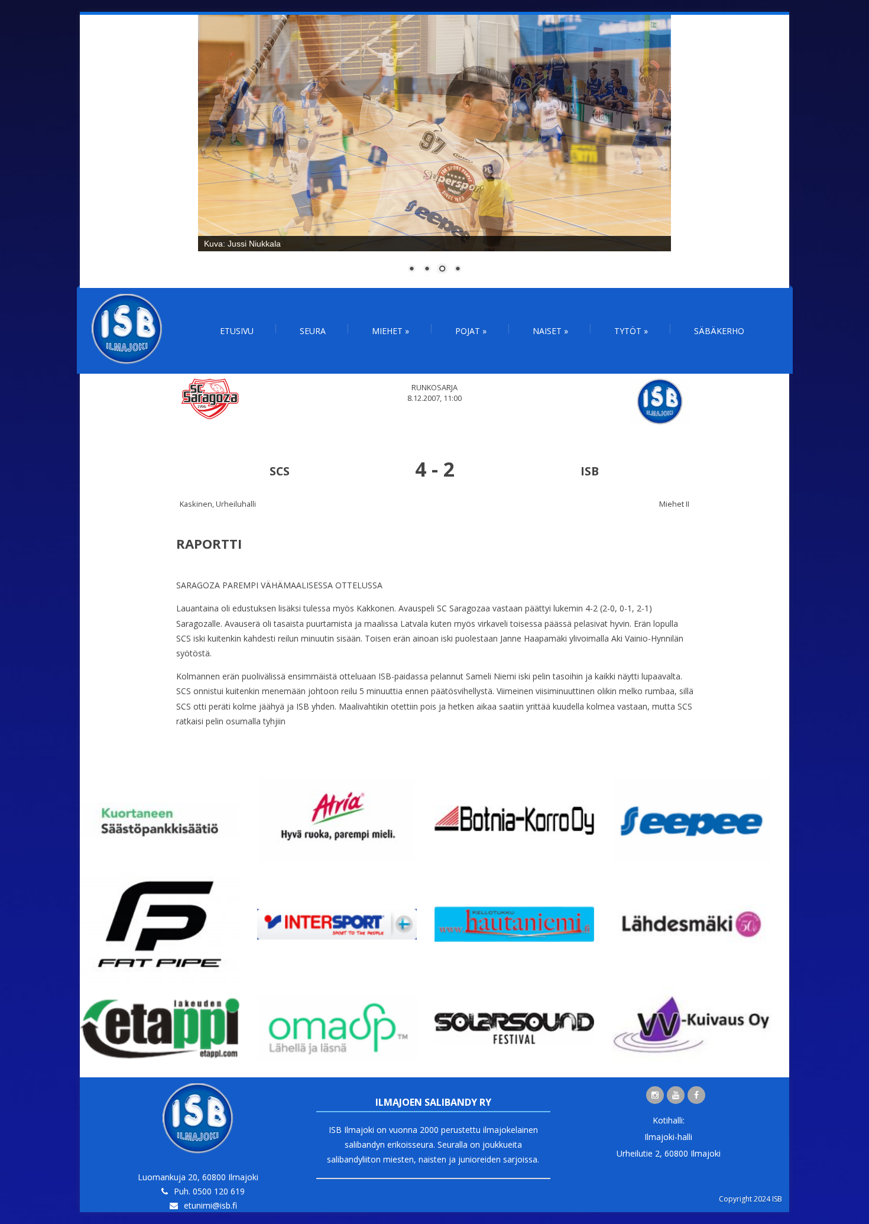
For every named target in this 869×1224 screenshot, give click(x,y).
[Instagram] (655, 1095)
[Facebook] (696, 1095)
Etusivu (237, 330)
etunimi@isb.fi (210, 1205)
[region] (434, 151)
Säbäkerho (719, 330)
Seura (313, 330)
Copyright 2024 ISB (750, 1199)
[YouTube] (676, 1095)
